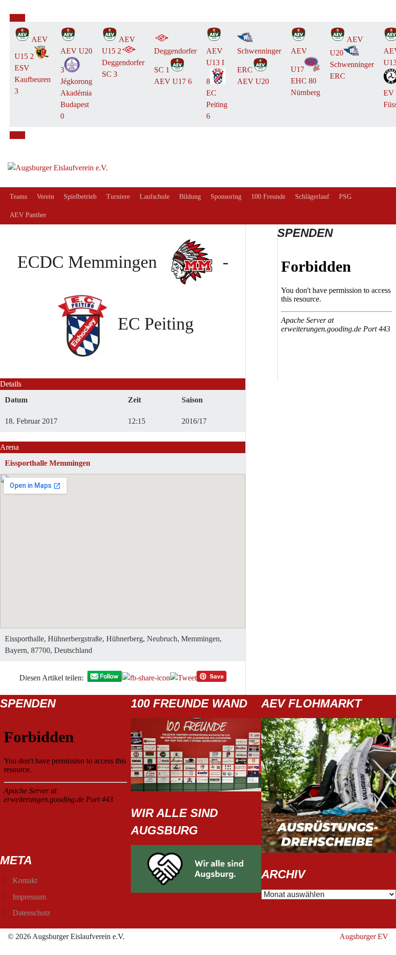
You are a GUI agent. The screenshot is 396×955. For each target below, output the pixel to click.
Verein (45, 196)
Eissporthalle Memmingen (47, 463)
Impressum (29, 897)
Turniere (118, 196)
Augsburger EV (363, 936)
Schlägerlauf (312, 196)
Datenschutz (31, 913)
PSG (345, 196)
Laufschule (155, 196)
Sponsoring (226, 196)
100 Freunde (268, 196)
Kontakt (25, 880)
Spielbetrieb (80, 196)
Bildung (190, 196)
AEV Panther (28, 215)
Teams (18, 196)
